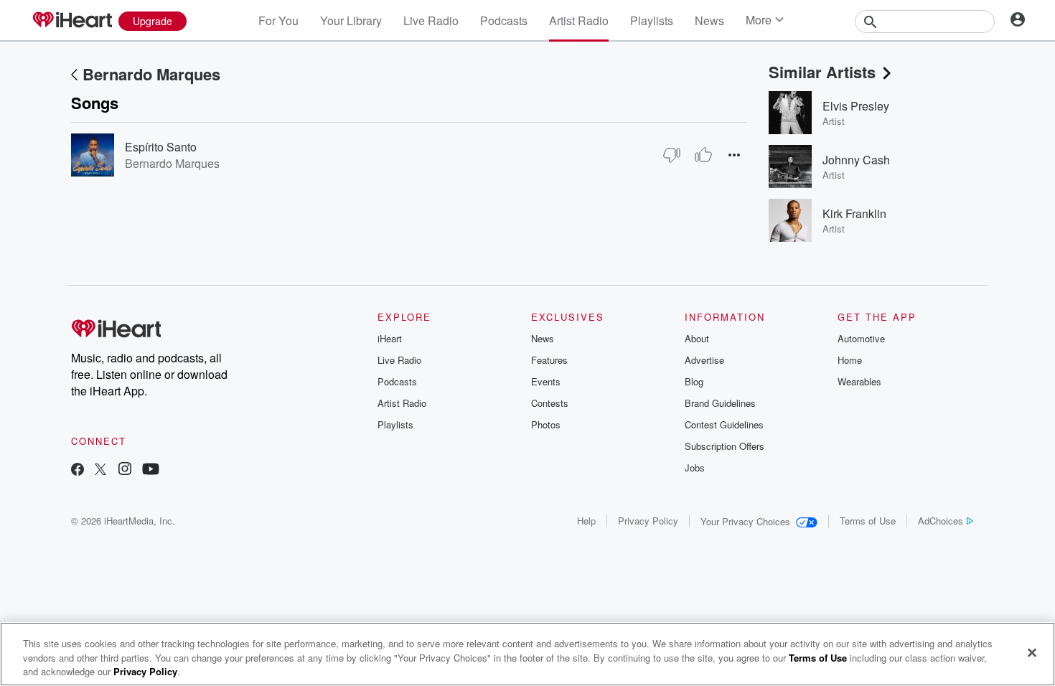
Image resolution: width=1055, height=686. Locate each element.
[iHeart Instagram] (124, 470)
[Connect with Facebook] (77, 470)
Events (546, 381)
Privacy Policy (648, 520)
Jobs (695, 467)
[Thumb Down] (672, 155)
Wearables (859, 381)
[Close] (1032, 652)
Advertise (704, 360)
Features (549, 360)
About (697, 338)
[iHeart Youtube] (150, 470)
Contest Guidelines (724, 424)
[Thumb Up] (703, 155)
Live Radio (431, 20)
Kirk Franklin (854, 213)
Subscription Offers (724, 446)
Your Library (351, 20)
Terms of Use (868, 520)
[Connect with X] (100, 470)
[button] (734, 155)
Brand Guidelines (720, 403)
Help (586, 520)
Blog (694, 381)
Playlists (651, 20)
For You (278, 20)
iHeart (390, 338)
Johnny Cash (856, 159)
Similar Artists (822, 71)
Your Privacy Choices (745, 521)
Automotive (861, 338)
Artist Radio (579, 20)
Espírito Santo (161, 146)
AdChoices (940, 520)
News (709, 20)
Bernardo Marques (151, 73)
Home (850, 360)
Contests (549, 403)
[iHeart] (72, 20)
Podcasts (504, 20)
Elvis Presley (855, 106)
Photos (546, 424)
